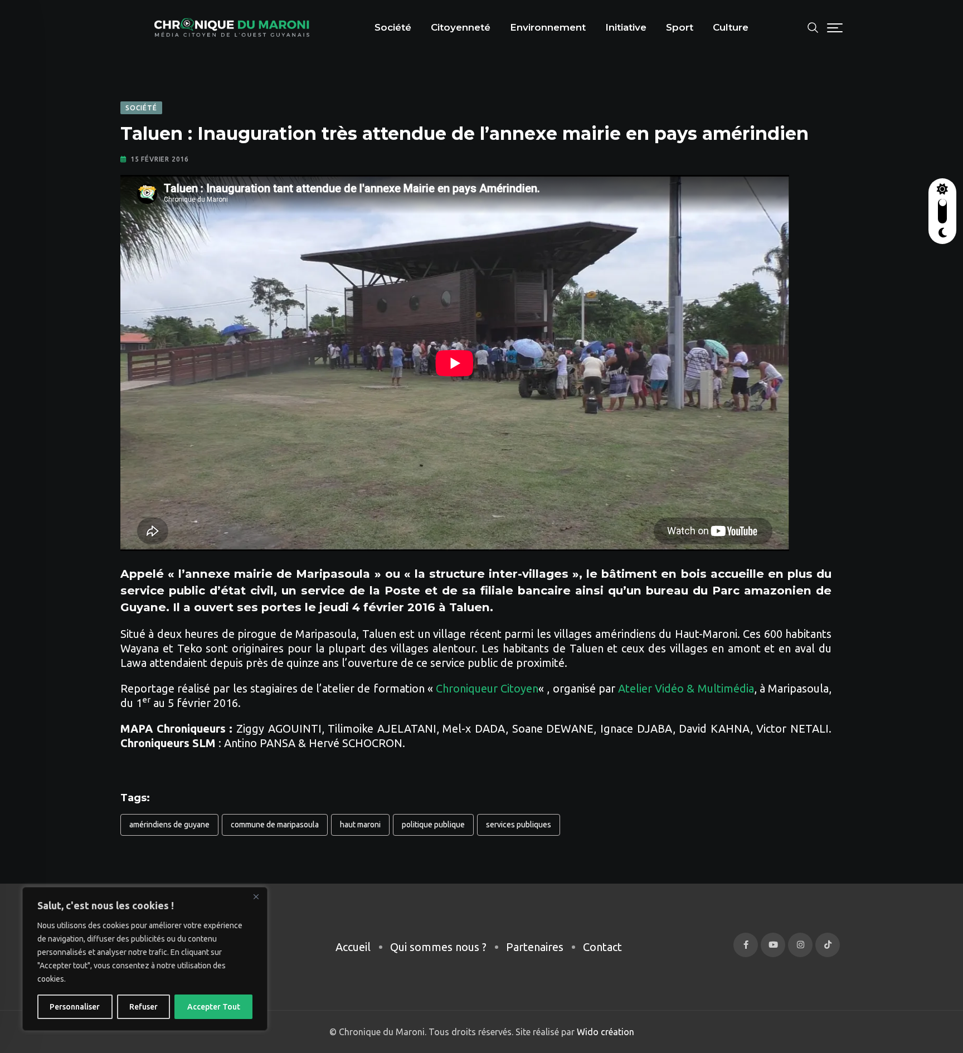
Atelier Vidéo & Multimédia (684, 688)
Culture (730, 27)
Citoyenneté (460, 27)
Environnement (548, 27)
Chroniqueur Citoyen (487, 688)
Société (392, 27)
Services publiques (518, 824)
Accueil (353, 946)
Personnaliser (75, 1006)
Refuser (143, 1006)
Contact (602, 946)
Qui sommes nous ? (438, 946)
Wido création (604, 1032)
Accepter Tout (213, 1006)
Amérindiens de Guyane (169, 824)
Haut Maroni (360, 824)
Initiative (625, 27)
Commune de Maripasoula (275, 824)
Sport (679, 27)
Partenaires (534, 946)
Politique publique (433, 824)
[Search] (813, 26)
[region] (145, 959)
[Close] (255, 896)
